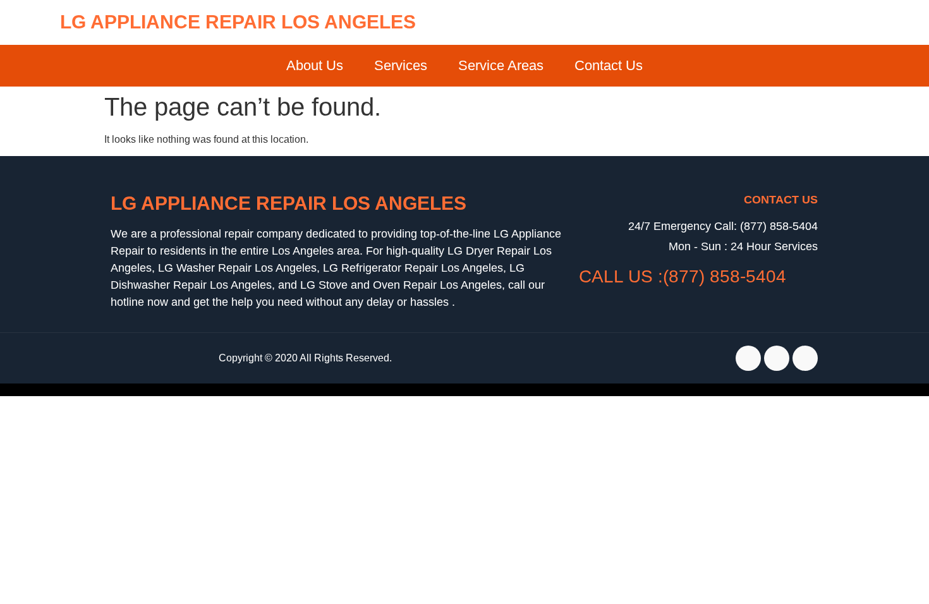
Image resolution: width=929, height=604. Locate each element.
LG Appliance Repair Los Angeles (238, 21)
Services (400, 65)
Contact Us (608, 65)
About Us (314, 65)
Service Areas (500, 65)
